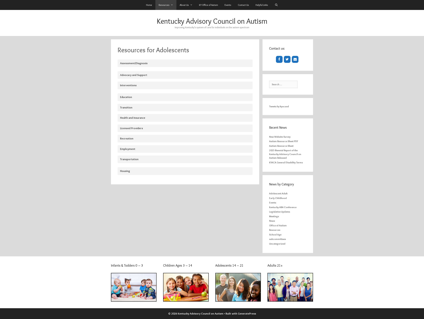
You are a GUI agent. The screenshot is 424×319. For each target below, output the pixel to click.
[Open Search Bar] (276, 5)
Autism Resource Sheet (281, 145)
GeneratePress (247, 313)
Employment (127, 149)
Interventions (128, 85)
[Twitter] (287, 59)
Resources (274, 229)
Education (126, 97)
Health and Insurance (132, 117)
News (272, 220)
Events (228, 4)
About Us (184, 4)
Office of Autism (278, 225)
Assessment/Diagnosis (134, 63)
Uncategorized (277, 243)
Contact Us (243, 4)
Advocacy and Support (133, 75)
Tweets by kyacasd (279, 106)
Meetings (274, 216)
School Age (275, 234)
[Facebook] (279, 59)
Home (149, 4)
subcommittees (277, 239)
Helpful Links (262, 4)
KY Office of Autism (208, 4)
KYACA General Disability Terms (286, 162)
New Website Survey (280, 136)
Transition (126, 107)
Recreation (126, 138)
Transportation (129, 159)
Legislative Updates (279, 211)
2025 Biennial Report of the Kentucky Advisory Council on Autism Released (285, 154)
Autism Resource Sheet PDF (283, 141)
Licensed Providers (131, 128)
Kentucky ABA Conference (282, 207)
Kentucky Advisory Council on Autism (212, 21)
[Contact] (295, 59)
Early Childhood (278, 198)
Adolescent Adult (278, 193)
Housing (125, 171)
